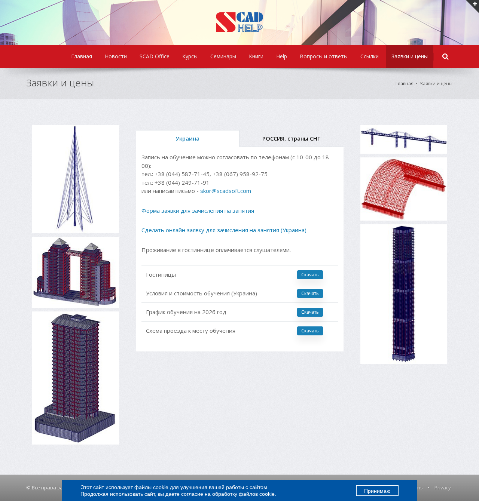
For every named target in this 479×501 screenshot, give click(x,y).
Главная (81, 56)
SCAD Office (155, 56)
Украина (187, 138)
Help (281, 56)
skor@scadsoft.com (225, 190)
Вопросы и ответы (324, 56)
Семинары (223, 56)
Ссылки (369, 56)
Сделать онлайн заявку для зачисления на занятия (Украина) (223, 230)
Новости (116, 56)
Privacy (442, 487)
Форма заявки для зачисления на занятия (197, 210)
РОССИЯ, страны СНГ (291, 138)
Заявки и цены (409, 56)
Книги (256, 56)
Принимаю (377, 491)
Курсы (190, 56)
